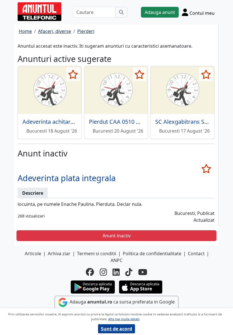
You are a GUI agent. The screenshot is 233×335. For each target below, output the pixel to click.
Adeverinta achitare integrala (60, 121)
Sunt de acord (116, 329)
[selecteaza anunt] (73, 74)
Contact (196, 253)
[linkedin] (116, 272)
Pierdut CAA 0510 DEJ (117, 121)
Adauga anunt (160, 12)
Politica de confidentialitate (152, 253)
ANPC (116, 260)
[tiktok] (128, 272)
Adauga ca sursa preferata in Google (121, 302)
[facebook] (90, 272)
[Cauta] (121, 12)
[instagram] (103, 272)
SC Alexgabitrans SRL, (183, 121)
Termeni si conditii (96, 253)
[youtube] (142, 272)
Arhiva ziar (59, 253)
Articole (33, 253)
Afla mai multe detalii (124, 319)
